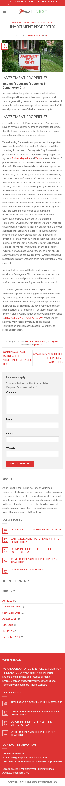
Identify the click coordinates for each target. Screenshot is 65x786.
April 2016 (8, 600)
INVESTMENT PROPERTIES (27, 569)
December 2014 (11, 636)
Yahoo (38, 158)
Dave (48, 36)
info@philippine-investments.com (28, 757)
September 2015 (11, 612)
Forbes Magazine (20, 158)
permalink (38, 344)
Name (10, 419)
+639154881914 (15, 753)
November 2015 (11, 606)
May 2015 (8, 624)
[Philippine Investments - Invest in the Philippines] (32, 11)
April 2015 (8, 630)
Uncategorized (45, 23)
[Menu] (4, 11)
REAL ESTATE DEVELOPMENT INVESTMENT (37, 529)
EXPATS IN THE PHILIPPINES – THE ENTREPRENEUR (31, 550)
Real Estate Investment (24, 23)
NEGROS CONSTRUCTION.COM (24, 317)
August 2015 (9, 618)
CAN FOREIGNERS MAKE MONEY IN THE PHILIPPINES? (35, 540)
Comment (12, 392)
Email (9, 433)
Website (10, 448)
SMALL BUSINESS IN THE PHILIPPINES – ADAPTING (34, 560)
